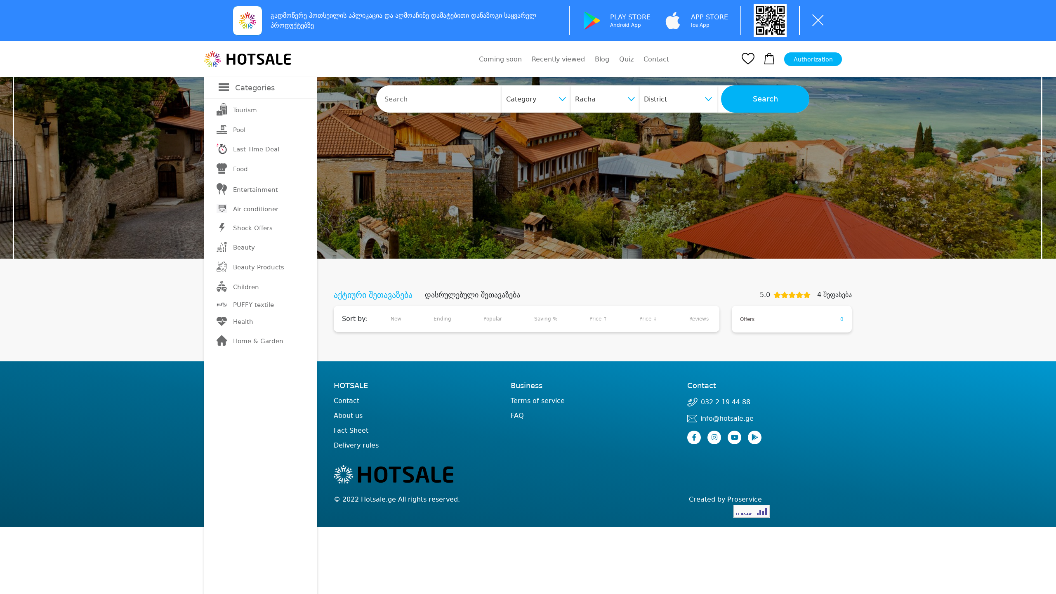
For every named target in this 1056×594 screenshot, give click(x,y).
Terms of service (538, 401)
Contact (656, 59)
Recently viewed (558, 59)
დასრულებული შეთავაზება (472, 295)
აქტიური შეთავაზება (373, 295)
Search (765, 99)
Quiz (626, 59)
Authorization (813, 59)
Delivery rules (356, 445)
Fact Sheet (351, 430)
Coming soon (500, 59)
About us (348, 416)
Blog (602, 59)
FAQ (517, 416)
